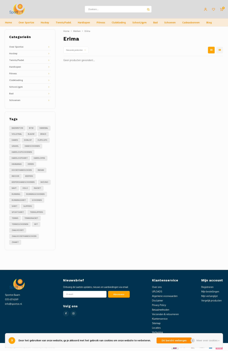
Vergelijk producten (211, 300)
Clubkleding (119, 22)
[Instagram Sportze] (73, 313)
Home (8, 22)
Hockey (45, 22)
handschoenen (32, 146)
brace (43, 134)
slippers (27, 206)
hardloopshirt (20, 158)
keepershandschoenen (23, 182)
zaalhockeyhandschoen (24, 236)
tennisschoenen (20, 224)
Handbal (44, 128)
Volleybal (17, 134)
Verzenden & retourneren (165, 314)
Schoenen (170, 22)
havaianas (17, 164)
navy (14, 188)
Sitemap (156, 323)
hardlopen (39, 158)
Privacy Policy (159, 305)
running (16, 194)
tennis (15, 218)
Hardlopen (84, 22)
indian (41, 170)
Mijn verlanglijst (209, 296)
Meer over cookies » (207, 340)
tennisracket (31, 218)
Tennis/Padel (63, 22)
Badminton (17, 128)
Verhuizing (157, 332)
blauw (31, 134)
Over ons (157, 287)
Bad (155, 22)
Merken (77, 31)
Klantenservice (160, 318)
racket (37, 188)
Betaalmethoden (160, 309)
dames (15, 140)
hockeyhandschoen (22, 170)
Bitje (31, 128)
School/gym (139, 22)
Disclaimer (157, 300)
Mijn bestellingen (210, 291)
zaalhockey (18, 230)
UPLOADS (157, 291)
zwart (15, 242)
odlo (25, 188)
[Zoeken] (148, 9)
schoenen (37, 200)
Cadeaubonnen (191, 22)
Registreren (207, 287)
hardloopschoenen (22, 152)
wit (36, 224)
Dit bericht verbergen (174, 340)
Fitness (101, 22)
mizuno (44, 182)
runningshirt (19, 200)
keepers (29, 176)
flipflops (42, 140)
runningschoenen (35, 194)
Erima (87, 31)
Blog (209, 22)
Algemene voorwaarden (165, 296)
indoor (15, 176)
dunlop (28, 140)
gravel (15, 146)
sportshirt (18, 212)
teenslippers (36, 212)
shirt (14, 206)
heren (31, 164)
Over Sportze (26, 22)
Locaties (156, 327)
